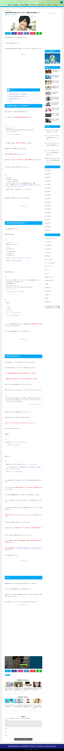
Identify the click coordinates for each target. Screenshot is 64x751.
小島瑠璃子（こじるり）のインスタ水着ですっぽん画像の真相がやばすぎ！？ (18, 689)
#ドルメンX (18, 257)
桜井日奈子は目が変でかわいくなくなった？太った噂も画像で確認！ (55, 103)
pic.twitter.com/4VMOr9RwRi (11, 131)
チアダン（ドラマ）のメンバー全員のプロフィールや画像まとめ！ (55, 92)
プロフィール (32, 746)
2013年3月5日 (16, 315)
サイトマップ (53, 746)
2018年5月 (48, 230)
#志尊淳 (29, 287)
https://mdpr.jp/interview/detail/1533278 (35, 404)
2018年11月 (48, 209)
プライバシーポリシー (40, 746)
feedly (24, 664)
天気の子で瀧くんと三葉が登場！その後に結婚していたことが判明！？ (55, 76)
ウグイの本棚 (32, 2)
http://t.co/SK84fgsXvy (33, 464)
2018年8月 (48, 219)
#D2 (31, 287)
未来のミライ (48, 287)
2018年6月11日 (19, 260)
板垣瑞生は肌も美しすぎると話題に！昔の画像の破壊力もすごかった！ (28, 689)
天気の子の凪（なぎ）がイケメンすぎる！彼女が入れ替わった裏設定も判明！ (55, 98)
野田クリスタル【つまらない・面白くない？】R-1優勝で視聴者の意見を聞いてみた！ (53, 160)
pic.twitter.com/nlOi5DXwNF (18, 186)
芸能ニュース (48, 294)
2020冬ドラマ (49, 252)
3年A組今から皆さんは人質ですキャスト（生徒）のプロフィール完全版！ (55, 114)
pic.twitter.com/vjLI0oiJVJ (16, 312)
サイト (6, 735)
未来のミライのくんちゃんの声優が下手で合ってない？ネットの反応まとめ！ (55, 82)
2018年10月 (48, 212)
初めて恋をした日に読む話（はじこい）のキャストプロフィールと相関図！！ (55, 109)
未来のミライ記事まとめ (24, 746)
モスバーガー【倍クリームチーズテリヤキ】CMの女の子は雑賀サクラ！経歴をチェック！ (37, 707)
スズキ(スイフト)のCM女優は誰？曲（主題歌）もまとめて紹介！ (55, 120)
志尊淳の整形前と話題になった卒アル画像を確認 (17, 94)
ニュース (48, 273)
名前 (6, 728)
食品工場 (48, 301)
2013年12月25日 (19, 471)
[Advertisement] (23, 62)
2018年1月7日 (21, 291)
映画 (47, 284)
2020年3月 (48, 170)
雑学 (47, 298)
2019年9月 (48, 191)
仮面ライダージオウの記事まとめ (13, 746)
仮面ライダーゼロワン (50, 280)
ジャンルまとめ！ (49, 259)
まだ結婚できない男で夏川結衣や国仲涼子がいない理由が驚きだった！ (55, 87)
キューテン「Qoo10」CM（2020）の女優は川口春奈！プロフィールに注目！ (18, 706)
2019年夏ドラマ (49, 245)
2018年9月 (48, 216)
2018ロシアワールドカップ (51, 238)
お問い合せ (47, 746)
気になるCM (48, 291)
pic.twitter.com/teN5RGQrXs (25, 257)
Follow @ (23, 661)
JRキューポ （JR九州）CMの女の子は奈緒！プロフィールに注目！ (9, 706)
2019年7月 (48, 198)
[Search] (59, 307)
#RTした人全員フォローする (33, 467)
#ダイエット (26, 467)
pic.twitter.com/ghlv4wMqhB (11, 288)
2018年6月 (48, 226)
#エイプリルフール (9, 186)
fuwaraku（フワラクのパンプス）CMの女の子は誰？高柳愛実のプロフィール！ (28, 706)
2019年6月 (48, 202)
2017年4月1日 (28, 189)
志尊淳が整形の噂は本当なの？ (14, 98)
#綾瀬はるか (21, 467)
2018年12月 (48, 205)
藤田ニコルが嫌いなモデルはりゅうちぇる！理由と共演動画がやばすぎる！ (9, 689)
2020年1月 (48, 177)
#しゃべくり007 (13, 257)
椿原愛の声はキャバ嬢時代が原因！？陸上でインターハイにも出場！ (37, 689)
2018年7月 (48, 223)
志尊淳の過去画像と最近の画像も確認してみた (17, 96)
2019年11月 (48, 184)
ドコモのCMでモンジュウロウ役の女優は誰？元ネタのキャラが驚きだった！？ (55, 71)
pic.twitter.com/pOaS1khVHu (14, 468)
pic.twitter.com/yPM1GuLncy (21, 442)
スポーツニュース (49, 266)
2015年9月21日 (17, 134)
